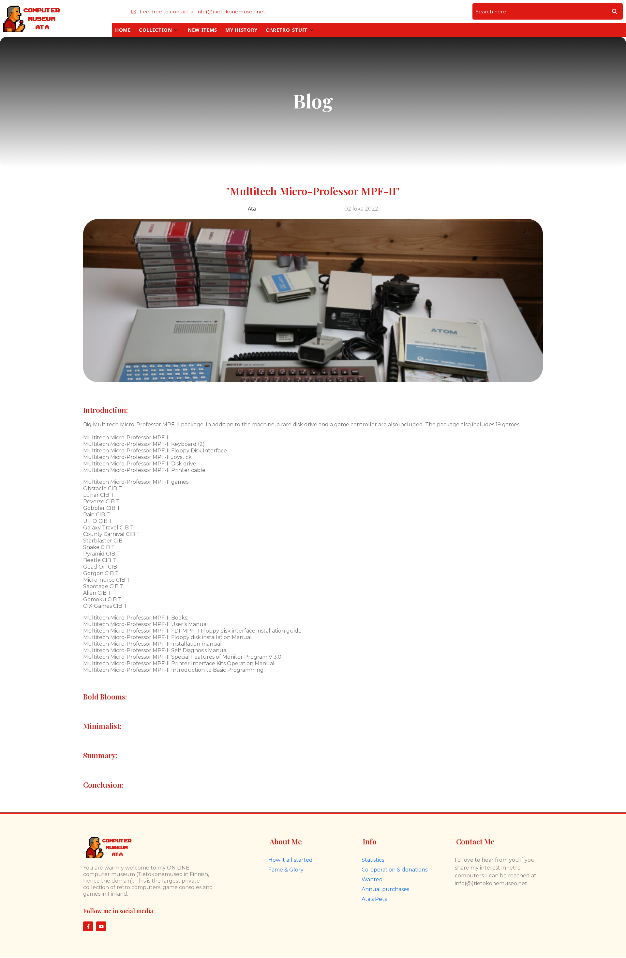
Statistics (373, 860)
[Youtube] (101, 926)
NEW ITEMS (202, 29)
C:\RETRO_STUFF (287, 29)
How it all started (290, 860)
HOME (123, 29)
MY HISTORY (241, 29)
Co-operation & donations (394, 870)
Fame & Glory (286, 870)
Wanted (372, 879)
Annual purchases (385, 889)
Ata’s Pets (374, 899)
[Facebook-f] (88, 926)
